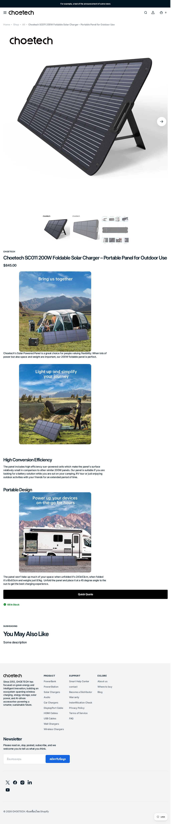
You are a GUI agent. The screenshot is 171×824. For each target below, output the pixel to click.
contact (73, 692)
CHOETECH (18, 817)
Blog (100, 698)
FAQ (71, 724)
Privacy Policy (76, 713)
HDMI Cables (51, 719)
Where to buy (105, 692)
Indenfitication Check (80, 708)
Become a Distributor (80, 698)
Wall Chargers (51, 729)
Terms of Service (78, 719)
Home (6, 24)
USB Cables (50, 724)
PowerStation (51, 692)
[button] (5, 12)
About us (102, 687)
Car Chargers (51, 708)
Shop (16, 24)
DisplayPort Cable (53, 713)
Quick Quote (84, 600)
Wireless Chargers (54, 735)
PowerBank (50, 687)
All (23, 24)
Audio (47, 703)
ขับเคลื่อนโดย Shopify (37, 817)
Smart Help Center (79, 687)
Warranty (74, 703)
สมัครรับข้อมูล (58, 765)
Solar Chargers (52, 698)
